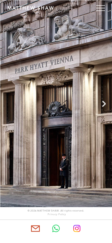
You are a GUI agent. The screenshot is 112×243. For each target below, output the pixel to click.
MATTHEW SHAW (30, 8)
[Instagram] (77, 228)
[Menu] (97, 8)
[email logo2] (35, 228)
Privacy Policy (57, 214)
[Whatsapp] (56, 228)
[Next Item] (104, 104)
